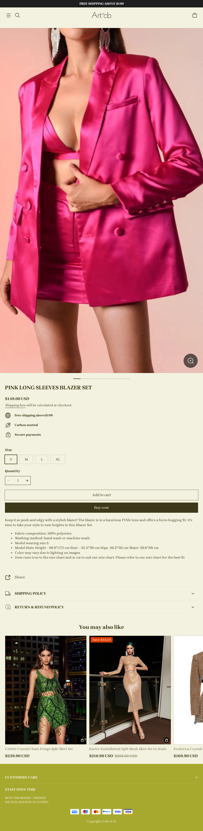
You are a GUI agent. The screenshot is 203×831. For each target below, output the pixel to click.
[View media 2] (85, 378)
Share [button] (20, 577)
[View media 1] (77, 378)
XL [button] (58, 459)
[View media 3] (93, 378)
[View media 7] (126, 378)
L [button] (42, 459)
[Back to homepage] (101, 15)
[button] (8, 15)
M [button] (26, 459)
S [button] (11, 459)
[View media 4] (101, 378)
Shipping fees (15, 405)
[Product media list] (101, 200)
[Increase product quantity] (27, 480)
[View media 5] (109, 378)
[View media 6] (118, 378)
